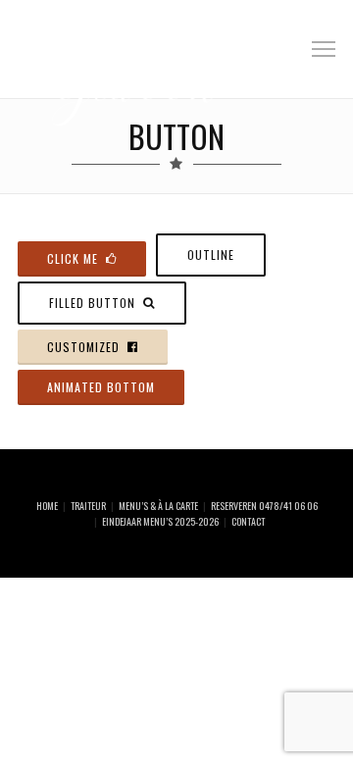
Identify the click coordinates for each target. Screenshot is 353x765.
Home (47, 505)
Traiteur (88, 505)
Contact (248, 521)
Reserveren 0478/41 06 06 (264, 505)
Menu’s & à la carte (158, 505)
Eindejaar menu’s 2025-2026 (160, 521)
